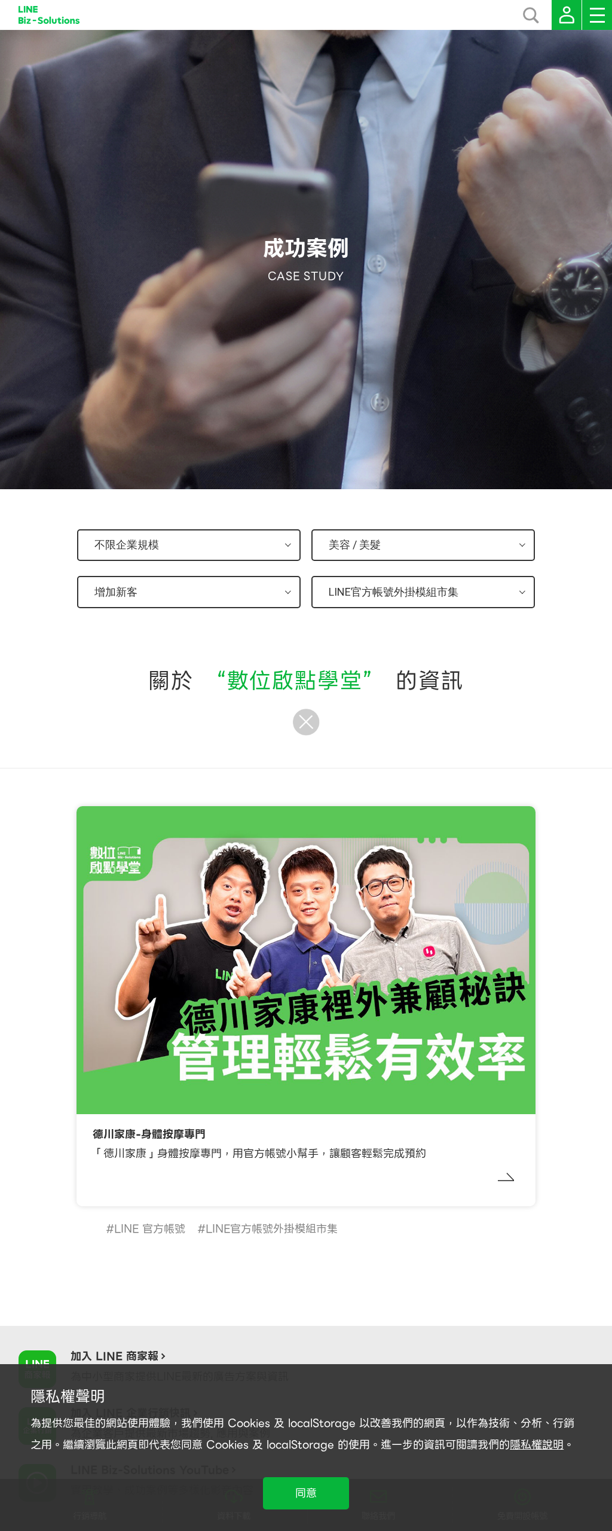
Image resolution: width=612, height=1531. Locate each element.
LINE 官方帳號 (149, 1228)
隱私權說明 (537, 1444)
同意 (306, 1493)
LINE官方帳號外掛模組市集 (272, 1228)
